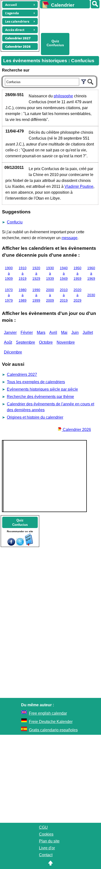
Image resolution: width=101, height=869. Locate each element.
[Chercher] (90, 81)
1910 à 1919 (22, 273)
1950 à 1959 (77, 273)
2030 (91, 295)
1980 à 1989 (22, 295)
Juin (75, 332)
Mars (41, 332)
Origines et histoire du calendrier (35, 417)
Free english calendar (48, 713)
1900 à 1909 (9, 273)
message (69, 238)
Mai (64, 332)
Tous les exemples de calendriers (36, 382)
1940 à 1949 (64, 273)
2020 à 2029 (77, 295)
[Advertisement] (68, 20)
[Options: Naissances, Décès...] (83, 81)
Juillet (88, 332)
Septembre (25, 342)
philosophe (63, 96)
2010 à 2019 (64, 295)
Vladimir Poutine (78, 186)
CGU (43, 827)
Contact (45, 855)
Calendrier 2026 (76, 429)
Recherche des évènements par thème (40, 397)
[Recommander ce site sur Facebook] (11, 544)
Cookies (46, 834)
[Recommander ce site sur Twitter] (20, 544)
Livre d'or (47, 848)
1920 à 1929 (36, 273)
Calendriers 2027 (22, 374)
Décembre (13, 352)
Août (8, 342)
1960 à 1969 (91, 273)
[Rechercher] (95, 4)
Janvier (10, 332)
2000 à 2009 (50, 295)
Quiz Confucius (55, 43)
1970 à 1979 (9, 295)
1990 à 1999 (36, 295)
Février (27, 332)
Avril (53, 332)
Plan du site (49, 841)
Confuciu (15, 222)
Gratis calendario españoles (53, 730)
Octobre (46, 342)
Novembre (66, 342)
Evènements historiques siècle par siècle (42, 389)
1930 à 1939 (50, 273)
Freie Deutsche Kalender (51, 722)
